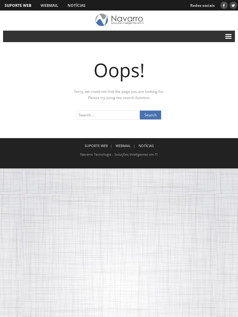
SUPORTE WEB (18, 5)
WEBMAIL (49, 5)
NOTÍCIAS (77, 5)
